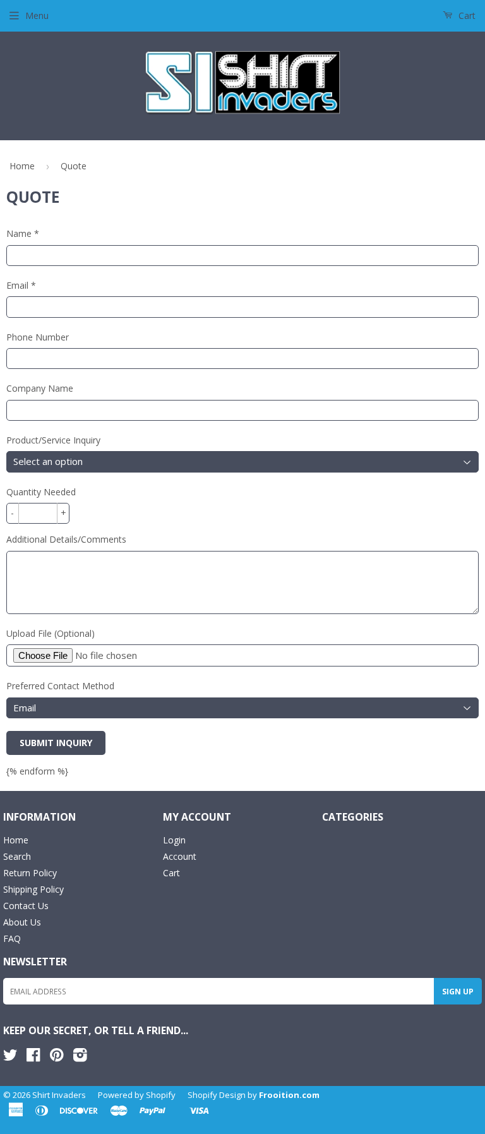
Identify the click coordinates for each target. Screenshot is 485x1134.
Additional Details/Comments (66, 539)
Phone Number (37, 337)
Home (22, 166)
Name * (22, 233)
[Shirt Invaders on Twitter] (10, 1057)
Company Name (39, 388)
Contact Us (26, 906)
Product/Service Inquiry (53, 440)
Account (179, 856)
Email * (21, 285)
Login (174, 840)
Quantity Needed (41, 492)
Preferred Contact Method (60, 686)
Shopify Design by (254, 1095)
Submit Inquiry (56, 743)
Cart (466, 15)
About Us (22, 922)
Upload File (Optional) (50, 633)
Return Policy (30, 873)
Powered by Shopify (137, 1095)
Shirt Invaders (59, 1095)
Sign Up (458, 991)
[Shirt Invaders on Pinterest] (56, 1057)
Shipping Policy (33, 889)
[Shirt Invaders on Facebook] (33, 1057)
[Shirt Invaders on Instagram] (80, 1057)
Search (17, 856)
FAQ (12, 938)
